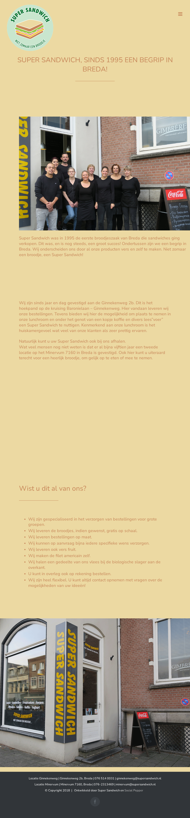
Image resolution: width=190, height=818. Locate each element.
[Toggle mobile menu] (180, 14)
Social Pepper (133, 790)
